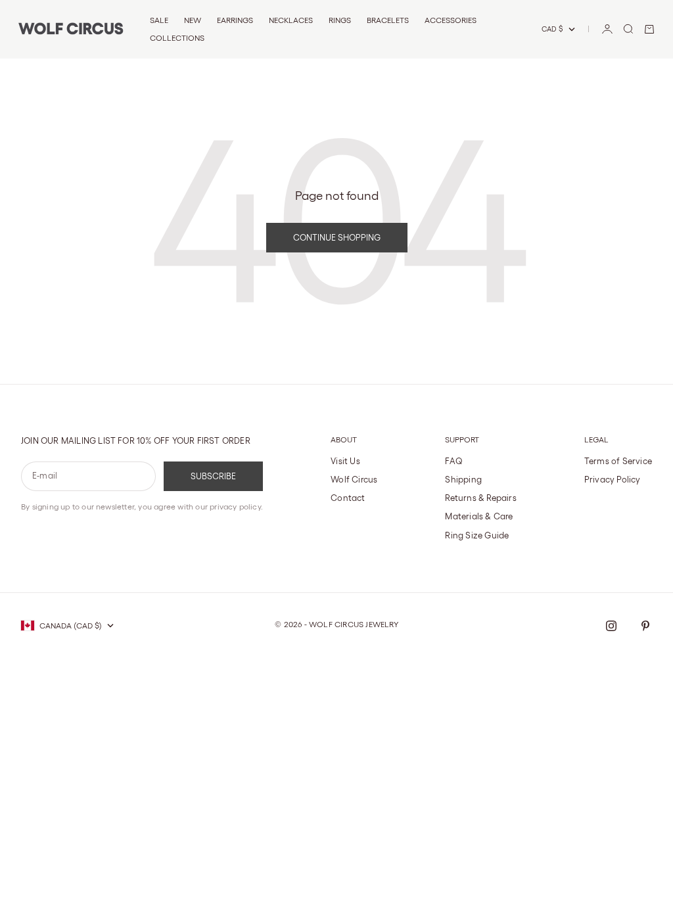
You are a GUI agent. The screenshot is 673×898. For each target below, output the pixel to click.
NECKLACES (291, 20)
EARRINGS (235, 20)
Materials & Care (479, 516)
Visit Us (345, 461)
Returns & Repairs (480, 498)
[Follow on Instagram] (611, 625)
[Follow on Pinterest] (645, 625)
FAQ (454, 461)
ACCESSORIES (450, 20)
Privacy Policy (612, 479)
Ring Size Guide (477, 535)
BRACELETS (388, 20)
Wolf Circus (354, 479)
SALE (159, 20)
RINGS (340, 20)
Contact (348, 498)
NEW (192, 20)
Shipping (463, 479)
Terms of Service (618, 461)
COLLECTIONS (177, 38)
